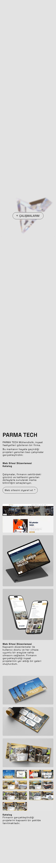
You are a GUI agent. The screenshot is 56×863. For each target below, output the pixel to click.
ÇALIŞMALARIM (29, 216)
